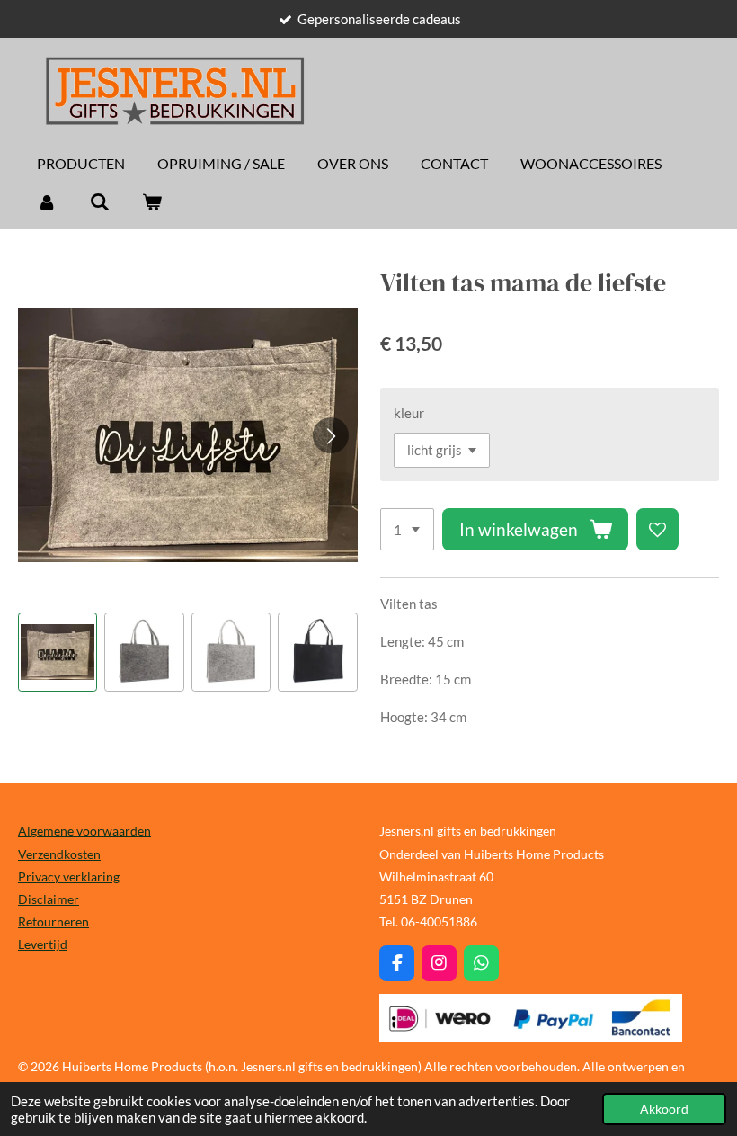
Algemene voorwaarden (84, 830)
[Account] (46, 201)
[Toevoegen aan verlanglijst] (657, 529)
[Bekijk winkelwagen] (151, 201)
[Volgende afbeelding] (331, 435)
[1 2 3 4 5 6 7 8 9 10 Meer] (407, 529)
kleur (409, 413)
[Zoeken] (98, 201)
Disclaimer (48, 899)
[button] (57, 652)
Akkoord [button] (664, 1109)
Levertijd (42, 944)
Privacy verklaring (69, 876)
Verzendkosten (59, 854)
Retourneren (53, 921)
